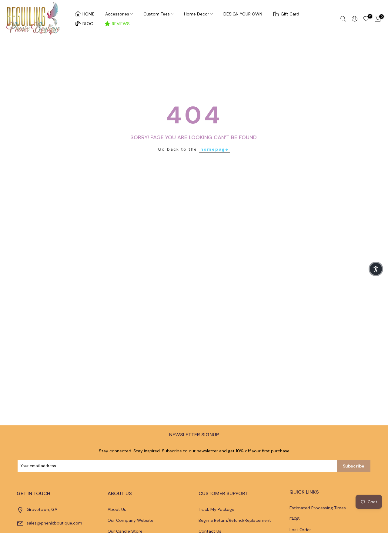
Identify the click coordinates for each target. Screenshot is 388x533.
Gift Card (290, 14)
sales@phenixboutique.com (54, 523)
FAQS (294, 518)
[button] (376, 269)
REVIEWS (121, 23)
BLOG (87, 23)
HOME (88, 14)
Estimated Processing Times (317, 508)
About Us (117, 509)
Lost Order (300, 529)
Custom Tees (156, 14)
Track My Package (216, 509)
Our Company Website (130, 520)
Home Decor (196, 14)
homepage (214, 149)
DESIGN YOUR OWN (242, 14)
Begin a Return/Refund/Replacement (235, 520)
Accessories (117, 14)
